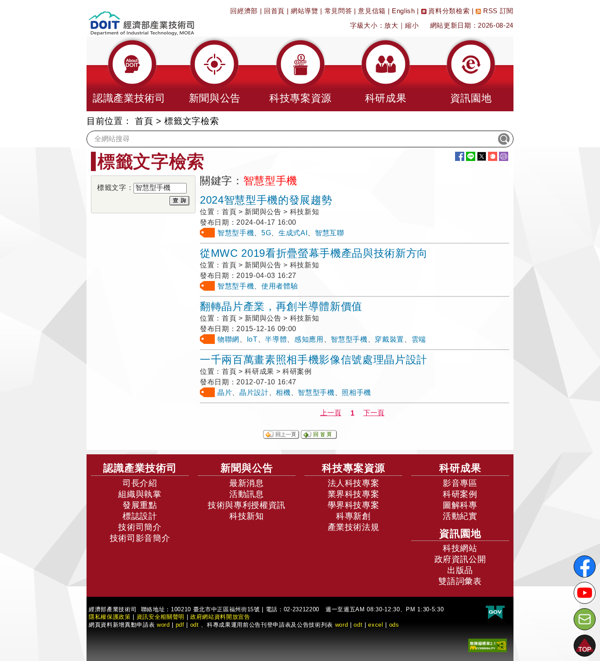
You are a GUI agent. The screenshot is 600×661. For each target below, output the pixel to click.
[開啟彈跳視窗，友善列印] (503, 156)
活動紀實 (460, 516)
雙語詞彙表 (459, 581)
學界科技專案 (354, 505)
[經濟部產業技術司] (141, 18)
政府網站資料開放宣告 (220, 617)
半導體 (276, 339)
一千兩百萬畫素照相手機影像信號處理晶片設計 (313, 359)
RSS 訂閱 (497, 11)
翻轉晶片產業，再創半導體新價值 (281, 306)
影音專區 (460, 483)
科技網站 (460, 548)
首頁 (144, 121)
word (341, 624)
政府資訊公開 (460, 559)
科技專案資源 (353, 468)
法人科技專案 (354, 483)
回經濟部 (244, 11)
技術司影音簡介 (140, 538)
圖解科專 (460, 505)
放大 (391, 25)
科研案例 (460, 494)
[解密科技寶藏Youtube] (585, 593)
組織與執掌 (139, 494)
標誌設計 (140, 516)
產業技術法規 (354, 527)
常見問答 (338, 11)
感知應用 (309, 339)
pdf (180, 624)
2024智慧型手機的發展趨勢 (266, 200)
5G (266, 233)
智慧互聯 (329, 233)
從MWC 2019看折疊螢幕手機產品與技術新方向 (314, 253)
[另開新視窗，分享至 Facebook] (459, 156)
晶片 (224, 392)
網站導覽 (304, 11)
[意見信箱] (585, 619)
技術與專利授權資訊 (247, 505)
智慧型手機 (235, 233)
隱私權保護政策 (110, 617)
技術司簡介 (139, 527)
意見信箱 (372, 11)
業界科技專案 (354, 494)
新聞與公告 (246, 468)
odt (194, 624)
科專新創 (353, 516)
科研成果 (460, 468)
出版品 (460, 570)
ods (394, 624)
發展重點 (140, 505)
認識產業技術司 (140, 468)
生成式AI (292, 233)
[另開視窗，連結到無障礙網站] (487, 645)
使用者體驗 (279, 286)
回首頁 (274, 11)
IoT (252, 339)
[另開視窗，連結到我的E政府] (495, 613)
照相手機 (356, 392)
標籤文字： (115, 187)
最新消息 (246, 483)
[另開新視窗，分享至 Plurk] (492, 156)
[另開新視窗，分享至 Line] (470, 156)
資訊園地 (460, 533)
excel (375, 624)
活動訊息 (246, 494)
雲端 (419, 339)
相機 (283, 392)
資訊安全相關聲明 (160, 617)
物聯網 (228, 339)
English (403, 11)
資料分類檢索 (448, 11)
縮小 (412, 25)
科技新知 (246, 516)
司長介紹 (140, 483)
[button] (129, 74)
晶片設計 (254, 392)
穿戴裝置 (389, 339)
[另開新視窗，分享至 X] (481, 156)
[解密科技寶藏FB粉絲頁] (585, 566)
